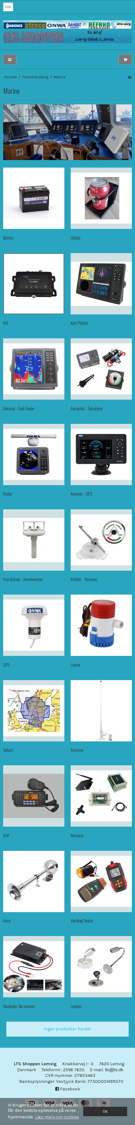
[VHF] (33, 796)
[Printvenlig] (129, 77)
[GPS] (33, 625)
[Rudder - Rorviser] (101, 540)
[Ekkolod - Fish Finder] (33, 369)
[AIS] (33, 283)
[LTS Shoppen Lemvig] (67, 31)
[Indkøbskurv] (125, 59)
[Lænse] (101, 625)
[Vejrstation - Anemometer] (33, 540)
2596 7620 (73, 1069)
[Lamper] (101, 966)
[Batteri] (33, 198)
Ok (105, 1111)
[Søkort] (33, 710)
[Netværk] (101, 796)
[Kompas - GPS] (101, 454)
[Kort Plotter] (101, 283)
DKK (8, 7)
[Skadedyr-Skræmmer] (33, 966)
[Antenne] (101, 710)
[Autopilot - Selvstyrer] (101, 369)
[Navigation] (9, 59)
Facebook (69, 1089)
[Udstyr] (101, 198)
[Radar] (33, 454)
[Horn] (33, 881)
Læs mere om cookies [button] (57, 1117)
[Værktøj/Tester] (101, 881)
